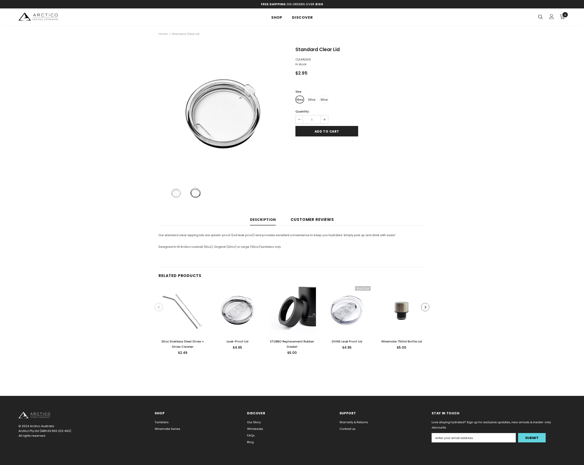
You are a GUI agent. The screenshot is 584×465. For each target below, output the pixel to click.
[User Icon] (551, 16)
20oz (311, 99)
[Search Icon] (540, 16)
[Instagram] (28, 444)
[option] (224, 112)
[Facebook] (19, 444)
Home (163, 34)
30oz (324, 99)
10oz (299, 99)
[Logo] (45, 17)
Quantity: (302, 111)
